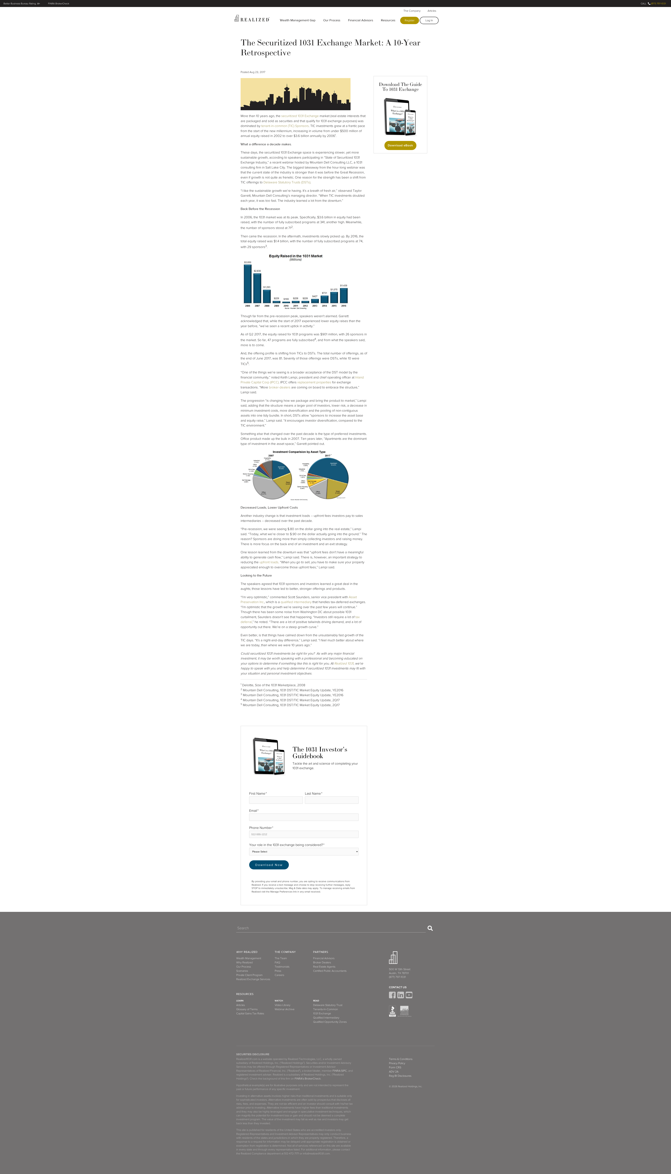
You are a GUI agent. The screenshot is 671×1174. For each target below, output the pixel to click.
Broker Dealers (322, 962)
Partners (320, 952)
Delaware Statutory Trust (327, 1005)
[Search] (430, 928)
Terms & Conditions (400, 1059)
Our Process (331, 20)
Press (278, 970)
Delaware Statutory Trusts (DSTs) (287, 182)
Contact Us (398, 987)
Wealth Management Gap (297, 20)
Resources (388, 20)
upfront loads (268, 562)
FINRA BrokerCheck (58, 3)
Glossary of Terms (247, 1009)
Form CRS (395, 1067)
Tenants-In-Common (325, 1009)
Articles (432, 10)
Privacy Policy (397, 1063)
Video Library (282, 1005)
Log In (429, 20)
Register (409, 20)
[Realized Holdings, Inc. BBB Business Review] (392, 1011)
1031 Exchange (308, 116)
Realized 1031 (343, 663)
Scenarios (242, 970)
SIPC (344, 1070)
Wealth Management (248, 958)
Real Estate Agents (324, 966)
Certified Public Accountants (330, 970)
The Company (412, 10)
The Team (281, 958)
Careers (279, 975)
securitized (289, 116)
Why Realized (247, 952)
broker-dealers (279, 387)
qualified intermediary (296, 602)
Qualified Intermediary (326, 1017)
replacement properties (314, 382)
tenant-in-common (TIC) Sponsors (285, 126)
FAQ (277, 962)
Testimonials (282, 966)
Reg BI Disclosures (400, 1075)
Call (643, 3)
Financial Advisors (360, 20)
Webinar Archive (284, 1009)
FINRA (336, 1070)
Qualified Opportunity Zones (330, 1021)
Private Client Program (249, 975)
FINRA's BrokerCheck (308, 1078)
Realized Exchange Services (253, 979)
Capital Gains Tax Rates (250, 1013)
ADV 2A (393, 1071)
